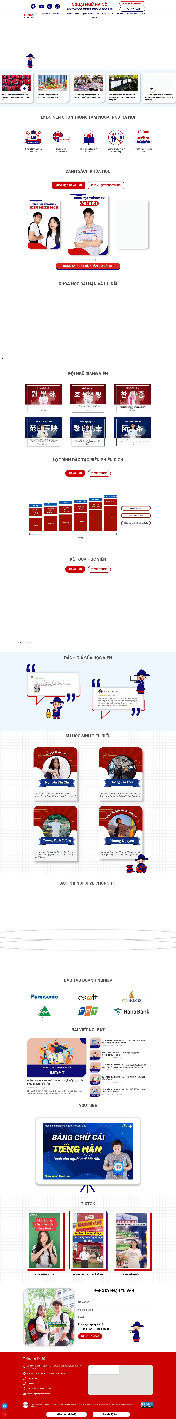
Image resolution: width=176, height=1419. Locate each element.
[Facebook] (33, 6)
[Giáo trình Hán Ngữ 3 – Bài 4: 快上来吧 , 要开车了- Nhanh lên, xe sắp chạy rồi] (95, 1091)
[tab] (68, 185)
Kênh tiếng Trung (44, 1274)
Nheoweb (33, 1406)
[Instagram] (57, 6)
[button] (80, 259)
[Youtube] (41, 6)
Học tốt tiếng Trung (41, 1088)
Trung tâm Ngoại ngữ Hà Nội (88, 1274)
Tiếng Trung (102, 1328)
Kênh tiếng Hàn (131, 1274)
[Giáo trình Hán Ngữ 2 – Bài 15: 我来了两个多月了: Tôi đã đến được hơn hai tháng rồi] (95, 1043)
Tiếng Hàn (86, 1328)
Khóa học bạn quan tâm (91, 1324)
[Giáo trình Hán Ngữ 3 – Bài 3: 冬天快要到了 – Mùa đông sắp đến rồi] (95, 1079)
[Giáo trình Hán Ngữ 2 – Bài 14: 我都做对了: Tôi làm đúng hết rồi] (56, 1057)
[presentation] (24, 88)
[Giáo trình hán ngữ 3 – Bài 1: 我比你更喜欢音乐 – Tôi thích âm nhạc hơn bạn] (95, 1055)
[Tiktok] (49, 6)
